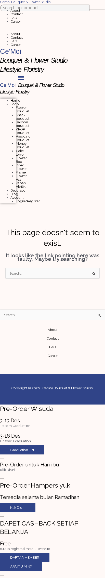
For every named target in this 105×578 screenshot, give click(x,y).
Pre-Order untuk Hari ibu (29, 465)
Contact (16, 14)
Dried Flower (21, 167)
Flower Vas (21, 177)
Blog (14, 194)
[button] (52, 30)
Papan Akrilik (21, 185)
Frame (21, 172)
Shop (14, 104)
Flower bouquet (22, 109)
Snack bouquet (22, 116)
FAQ (13, 18)
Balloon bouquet (22, 124)
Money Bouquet (22, 145)
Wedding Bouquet (23, 138)
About (15, 10)
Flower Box (21, 160)
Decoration (19, 190)
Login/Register (28, 201)
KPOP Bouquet (22, 131)
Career (15, 21)
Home (15, 100)
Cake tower (20, 152)
